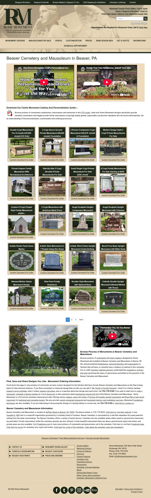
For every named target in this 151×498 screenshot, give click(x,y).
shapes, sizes (72, 397)
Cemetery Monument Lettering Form (92, 478)
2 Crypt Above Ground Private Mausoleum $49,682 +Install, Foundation (52, 132)
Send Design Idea (104, 40)
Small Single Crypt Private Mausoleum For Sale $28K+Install (82, 171)
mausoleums (133, 364)
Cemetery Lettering (118, 2)
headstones (103, 364)
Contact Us (17, 447)
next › (81, 319)
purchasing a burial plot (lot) (87, 394)
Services (80, 454)
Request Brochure (22, 2)
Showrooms (139, 40)
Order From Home (108, 14)
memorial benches (116, 364)
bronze (92, 397)
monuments (101, 358)
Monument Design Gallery (56, 447)
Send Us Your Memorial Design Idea (132, 14)
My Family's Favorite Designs (104, 388)
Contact (133, 2)
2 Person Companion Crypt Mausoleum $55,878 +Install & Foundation (82, 132)
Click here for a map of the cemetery (69, 427)
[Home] (38, 21)
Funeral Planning (83, 456)
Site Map (119, 489)
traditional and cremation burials (32, 400)
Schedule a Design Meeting (23, 451)
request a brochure (47, 391)
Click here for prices (14, 427)
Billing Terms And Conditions (88, 475)
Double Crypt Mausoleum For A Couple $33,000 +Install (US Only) (21, 132)
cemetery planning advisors (102, 370)
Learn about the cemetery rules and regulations (104, 427)
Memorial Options (84, 448)
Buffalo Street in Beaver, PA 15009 (60, 412)
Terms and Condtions (133, 489)
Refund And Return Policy (87, 473)
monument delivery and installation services (105, 400)
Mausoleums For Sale (40, 40)
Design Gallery (83, 446)
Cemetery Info (82, 459)
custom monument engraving (71, 400)
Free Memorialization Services (72, 438)
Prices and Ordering (54, 456)
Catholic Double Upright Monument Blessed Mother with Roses (113, 284)
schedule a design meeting (27, 394)
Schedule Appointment (75, 46)
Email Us (143, 11)
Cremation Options (84, 462)
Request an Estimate (21, 456)
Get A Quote (142, 8)
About (79, 470)
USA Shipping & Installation (94, 2)
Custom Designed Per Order (21, 160)
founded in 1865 (13, 415)
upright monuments (113, 397)
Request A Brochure (130, 11)
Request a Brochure (50, 438)
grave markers (116, 358)
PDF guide (85, 112)
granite (102, 397)
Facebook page (137, 424)
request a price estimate (16, 391)
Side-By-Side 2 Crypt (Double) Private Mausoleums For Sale (52, 171)
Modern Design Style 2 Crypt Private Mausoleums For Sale (113, 132)
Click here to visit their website (118, 412)
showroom (50, 394)
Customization (74, 40)
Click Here (143, 27)
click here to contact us (124, 403)
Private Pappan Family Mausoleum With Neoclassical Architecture (21, 171)
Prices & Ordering (84, 451)
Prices (118, 11)
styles (84, 397)
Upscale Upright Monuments (97, 438)
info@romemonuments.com (125, 456)
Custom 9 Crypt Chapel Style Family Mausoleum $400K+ (21, 210)
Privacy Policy (137, 492)
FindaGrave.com (43, 424)
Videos (58, 40)
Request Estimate (41, 2)
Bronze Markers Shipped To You (66, 2)
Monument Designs (15, 40)
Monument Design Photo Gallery (122, 8)
